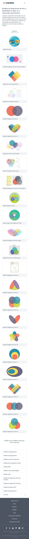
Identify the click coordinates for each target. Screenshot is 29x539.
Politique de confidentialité (20, 531)
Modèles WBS (7, 467)
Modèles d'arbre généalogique (11, 470)
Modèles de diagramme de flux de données (12, 478)
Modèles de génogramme (10, 491)
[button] (24, 3)
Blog (14, 513)
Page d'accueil (14, 501)
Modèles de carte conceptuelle (11, 459)
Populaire (14, 31)
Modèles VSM (7, 474)
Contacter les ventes (14, 522)
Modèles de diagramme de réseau (12, 483)
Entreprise (14, 519)
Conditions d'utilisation (8, 531)
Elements (14, 507)
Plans (14, 504)
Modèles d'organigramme (10, 452)
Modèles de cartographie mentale (12, 463)
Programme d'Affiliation (14, 516)
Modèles (14, 510)
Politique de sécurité (14, 532)
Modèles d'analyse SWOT (10, 487)
